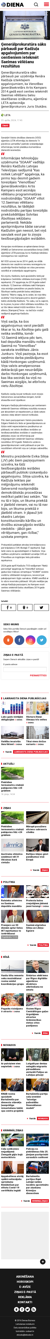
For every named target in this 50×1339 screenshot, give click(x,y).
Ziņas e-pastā (25, 1292)
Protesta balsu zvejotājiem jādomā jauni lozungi (37, 903)
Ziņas (5, 125)
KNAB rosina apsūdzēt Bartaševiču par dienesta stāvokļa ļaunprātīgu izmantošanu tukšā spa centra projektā (12, 1102)
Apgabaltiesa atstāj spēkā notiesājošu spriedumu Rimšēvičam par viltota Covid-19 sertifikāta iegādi (12, 1183)
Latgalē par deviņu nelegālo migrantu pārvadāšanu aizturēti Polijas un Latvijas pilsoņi (37, 1069)
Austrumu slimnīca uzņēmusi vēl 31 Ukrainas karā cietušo (11, 858)
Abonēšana (25, 1276)
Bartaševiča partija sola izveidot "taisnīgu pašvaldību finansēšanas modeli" (37, 1100)
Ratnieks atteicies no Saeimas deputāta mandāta (11, 903)
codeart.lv (30, 1331)
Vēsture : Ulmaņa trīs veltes (36, 719)
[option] (25, 25)
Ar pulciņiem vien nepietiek (11, 1065)
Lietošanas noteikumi (25, 1324)
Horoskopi (25, 1281)
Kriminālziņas (13, 1130)
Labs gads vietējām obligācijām (12, 718)
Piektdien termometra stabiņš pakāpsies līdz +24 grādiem (12, 786)
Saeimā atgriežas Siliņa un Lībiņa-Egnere (36, 928)
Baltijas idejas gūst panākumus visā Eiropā (37, 857)
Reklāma (25, 1297)
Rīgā (6, 957)
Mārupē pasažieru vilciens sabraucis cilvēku (36, 829)
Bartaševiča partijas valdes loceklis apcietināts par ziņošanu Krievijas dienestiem (37, 1185)
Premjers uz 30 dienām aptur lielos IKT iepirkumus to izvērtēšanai (12, 929)
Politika (9, 882)
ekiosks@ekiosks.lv (25, 1335)
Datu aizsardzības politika (25, 1328)
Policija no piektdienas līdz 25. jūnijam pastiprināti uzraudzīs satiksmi (37, 1153)
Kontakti (25, 1302)
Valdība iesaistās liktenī (11, 743)
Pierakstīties (38, 675)
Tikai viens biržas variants (36, 743)
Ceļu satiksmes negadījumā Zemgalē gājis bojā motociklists (11, 1153)
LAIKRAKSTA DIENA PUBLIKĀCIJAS (24, 698)
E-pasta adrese (10, 664)
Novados (9, 1045)
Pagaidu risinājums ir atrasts (12, 1010)
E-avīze (25, 1287)
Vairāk (8, 752)
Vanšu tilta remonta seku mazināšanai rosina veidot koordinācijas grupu (12, 979)
